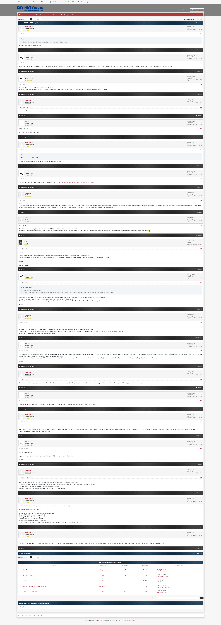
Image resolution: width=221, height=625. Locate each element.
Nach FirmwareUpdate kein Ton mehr (34, 570)
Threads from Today (79, 2)
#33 (201, 350)
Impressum (97, 2)
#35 (201, 400)
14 (125, 575)
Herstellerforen (40, 14)
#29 (201, 225)
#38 (201, 477)
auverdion (49, 14)
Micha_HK (28, 27)
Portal (28, 2)
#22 (201, 63)
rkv (26, 55)
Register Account (198, 10)
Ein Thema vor (197, 553)
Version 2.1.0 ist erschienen (31, 581)
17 (125, 570)
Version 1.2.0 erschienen (30, 592)
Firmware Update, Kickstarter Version (34, 586)
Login (186, 10)
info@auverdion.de (41, 331)
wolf (166, 592)
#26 (201, 150)
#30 (201, 248)
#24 (201, 107)
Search (36, 2)
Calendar (54, 2)
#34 (201, 379)
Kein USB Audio (27, 575)
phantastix (168, 571)
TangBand (103, 570)
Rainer (103, 575)
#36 (201, 422)
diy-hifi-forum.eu (25, 14)
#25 (201, 128)
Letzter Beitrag (160, 571)
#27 (201, 179)
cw (24, 241)
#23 (201, 84)
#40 (201, 540)
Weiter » (38, 19)
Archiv (33, 14)
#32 (201, 322)
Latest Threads (65, 2)
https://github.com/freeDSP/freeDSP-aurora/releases (78, 182)
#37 (201, 448)
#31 (201, 282)
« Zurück (25, 19)
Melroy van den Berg (130, 620)
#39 (201, 506)
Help (89, 2)
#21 (201, 34)
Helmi (166, 582)
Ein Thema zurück (25, 553)
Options (198, 23)
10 (125, 592)
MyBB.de (101, 620)
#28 (201, 200)
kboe (166, 576)
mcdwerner (102, 586)
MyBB (113, 620)
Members (45, 2)
